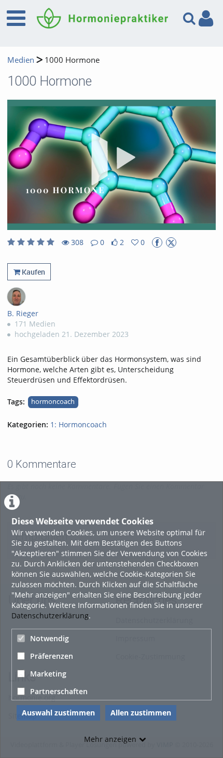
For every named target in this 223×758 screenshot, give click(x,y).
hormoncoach (53, 401)
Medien (20, 60)
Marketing (48, 674)
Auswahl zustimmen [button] (58, 713)
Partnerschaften (59, 691)
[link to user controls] (206, 18)
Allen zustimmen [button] (140, 713)
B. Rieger (22, 313)
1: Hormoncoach (78, 424)
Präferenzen (51, 656)
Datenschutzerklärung (50, 615)
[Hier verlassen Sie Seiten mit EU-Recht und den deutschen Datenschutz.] (157, 242)
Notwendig (49, 638)
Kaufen (32, 272)
